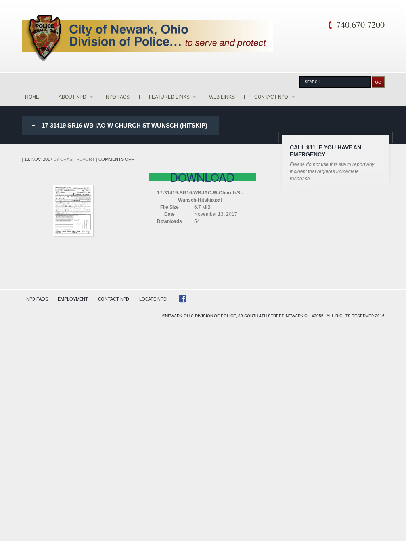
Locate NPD (153, 299)
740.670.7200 (360, 24)
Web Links (222, 97)
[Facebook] (182, 300)
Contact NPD (271, 97)
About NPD (72, 97)
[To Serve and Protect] (148, 39)
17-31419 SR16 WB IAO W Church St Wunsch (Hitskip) (124, 125)
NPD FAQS (118, 97)
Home (32, 97)
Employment (73, 299)
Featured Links (169, 97)
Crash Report (77, 159)
